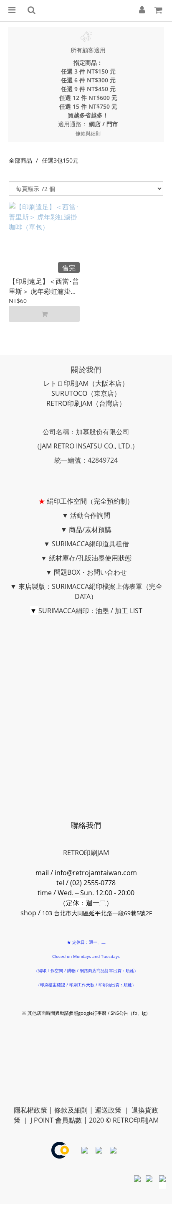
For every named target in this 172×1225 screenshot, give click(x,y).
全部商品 (20, 160)
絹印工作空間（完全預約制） (90, 501)
